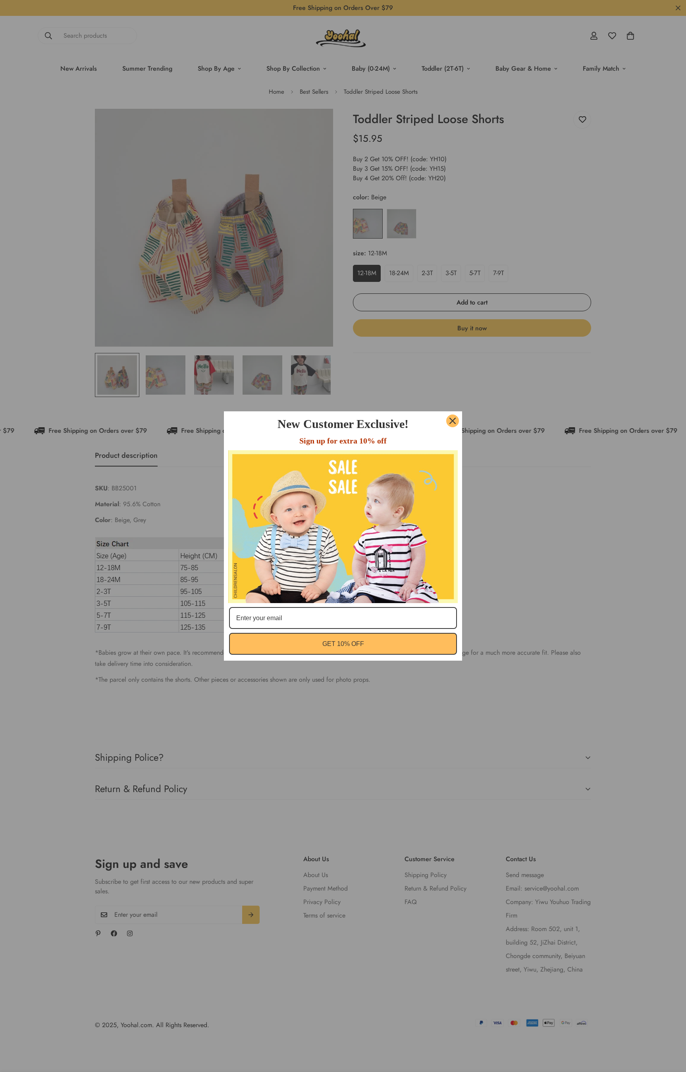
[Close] (452, 420)
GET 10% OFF (343, 643)
